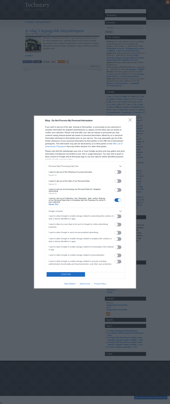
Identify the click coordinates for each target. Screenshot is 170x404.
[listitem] (85, 166)
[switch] (117, 172)
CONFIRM (66, 274)
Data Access (85, 284)
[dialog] (85, 202)
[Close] (130, 120)
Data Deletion (70, 284)
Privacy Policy (100, 284)
